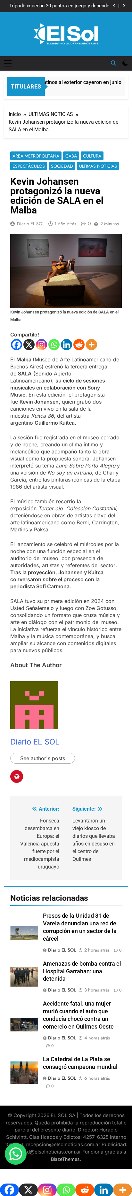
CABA (71, 156)
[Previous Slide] (114, 6)
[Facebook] (16, 344)
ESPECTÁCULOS (28, 166)
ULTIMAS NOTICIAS (98, 166)
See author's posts (42, 758)
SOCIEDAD (62, 166)
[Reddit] (79, 344)
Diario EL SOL (30, 223)
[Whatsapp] (54, 344)
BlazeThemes (65, 1159)
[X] (29, 344)
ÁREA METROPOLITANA (35, 156)
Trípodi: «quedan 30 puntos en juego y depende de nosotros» (59, 6)
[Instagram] (41, 344)
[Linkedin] (66, 344)
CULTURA (92, 156)
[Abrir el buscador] (113, 63)
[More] (91, 344)
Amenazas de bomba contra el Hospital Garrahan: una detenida (82, 971)
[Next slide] (124, 6)
